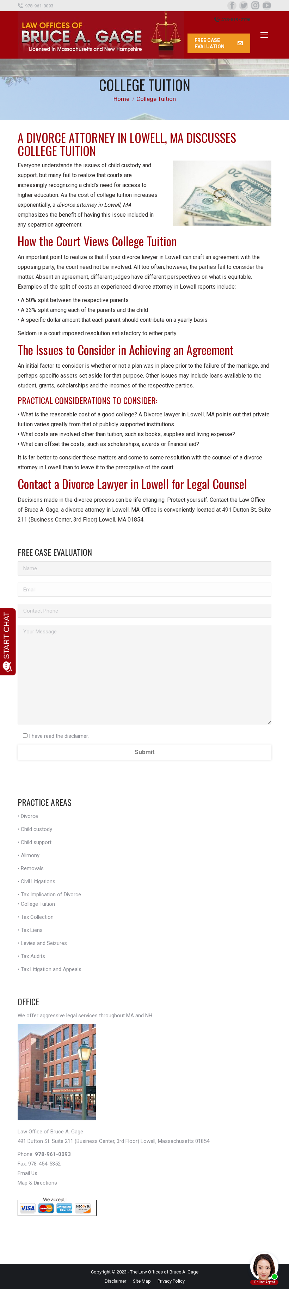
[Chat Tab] (144, 644)
